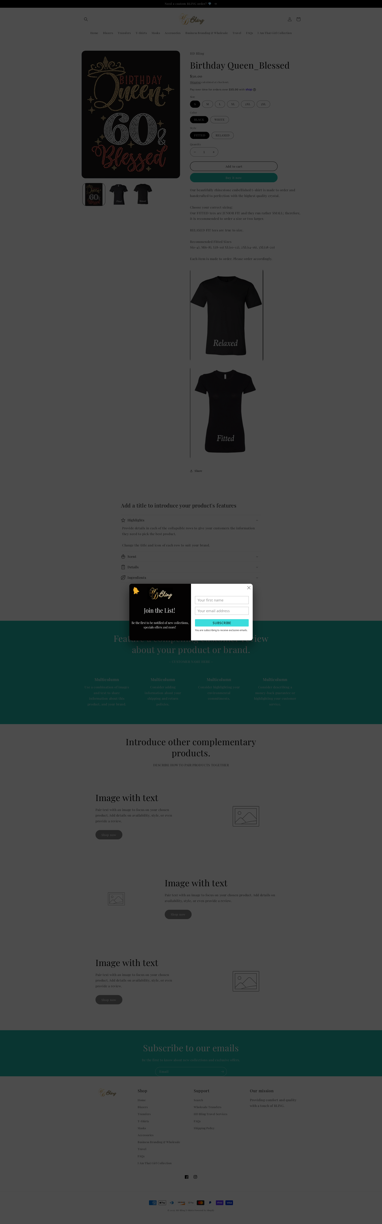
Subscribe (222, 623)
